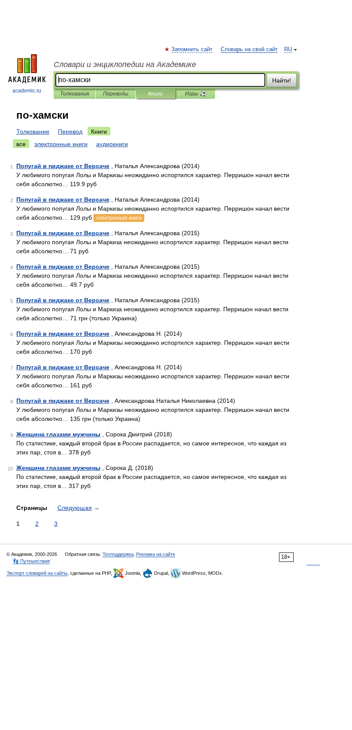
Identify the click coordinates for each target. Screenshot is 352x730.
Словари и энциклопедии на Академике (125, 64)
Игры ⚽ (195, 94)
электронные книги (61, 144)
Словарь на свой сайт (249, 49)
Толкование (32, 131)
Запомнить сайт (192, 49)
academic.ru (26, 91)
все (21, 144)
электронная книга (119, 218)
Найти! (281, 80)
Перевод (70, 131)
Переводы (115, 94)
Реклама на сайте (155, 554)
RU (288, 49)
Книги (155, 94)
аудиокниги (112, 144)
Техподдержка (118, 554)
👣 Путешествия (31, 561)
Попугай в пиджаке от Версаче (62, 166)
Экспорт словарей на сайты (36, 573)
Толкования (74, 94)
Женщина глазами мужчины (58, 434)
